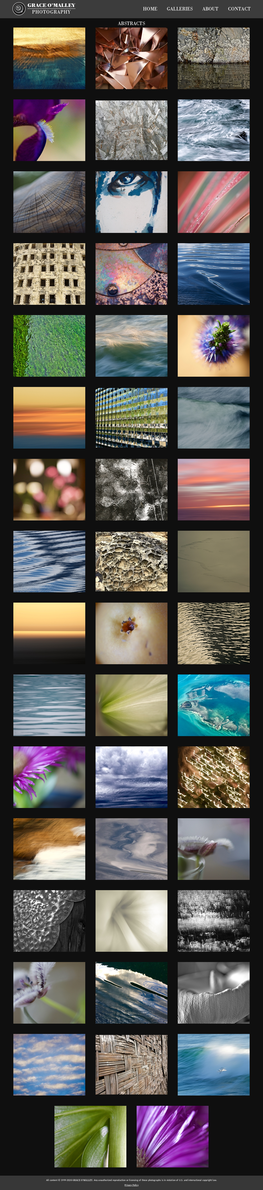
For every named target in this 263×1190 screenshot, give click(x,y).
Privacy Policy (131, 1185)
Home (150, 9)
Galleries (180, 9)
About (210, 9)
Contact (239, 9)
